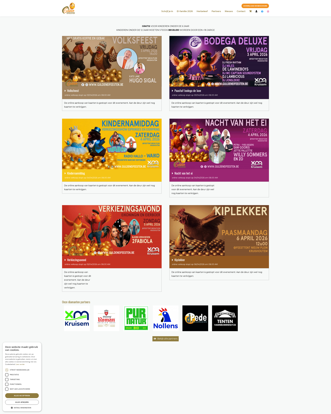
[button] (22, 407)
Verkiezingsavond (87, 261)
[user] (256, 11)
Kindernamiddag (88, 175)
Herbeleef (202, 11)
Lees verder (20, 364)
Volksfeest (87, 92)
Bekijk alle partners (167, 338)
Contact (241, 11)
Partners (216, 11)
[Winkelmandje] (250, 11)
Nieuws (229, 11)
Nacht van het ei (195, 175)
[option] (77, 318)
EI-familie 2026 (185, 11)
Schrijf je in (167, 11)
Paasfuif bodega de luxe (195, 92)
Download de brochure (255, 6)
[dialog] (22, 376)
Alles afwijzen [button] (22, 402)
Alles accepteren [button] (22, 395)
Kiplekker (195, 261)
